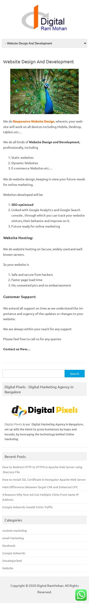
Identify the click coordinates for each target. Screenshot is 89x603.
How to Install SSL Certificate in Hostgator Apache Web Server (44, 479)
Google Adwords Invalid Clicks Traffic (27, 507)
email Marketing (13, 538)
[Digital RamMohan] (44, 30)
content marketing (14, 530)
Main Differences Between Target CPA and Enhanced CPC (40, 487)
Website (7, 568)
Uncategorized (12, 560)
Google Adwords (13, 553)
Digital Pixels (13, 424)
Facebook (8, 545)
